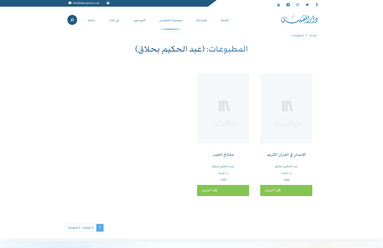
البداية (313, 36)
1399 (223, 180)
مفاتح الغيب (223, 155)
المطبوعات (297, 36)
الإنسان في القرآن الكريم (286, 155)
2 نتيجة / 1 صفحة (81, 227)
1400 (286, 180)
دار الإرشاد (286, 173)
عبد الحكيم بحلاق (286, 166)
